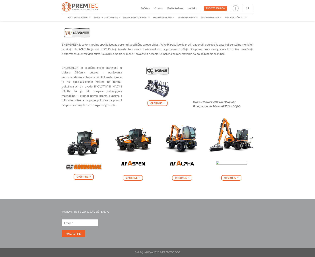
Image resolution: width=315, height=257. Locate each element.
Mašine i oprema (210, 17)
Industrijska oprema (106, 17)
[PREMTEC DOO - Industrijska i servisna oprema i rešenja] (80, 7)
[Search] (247, 8)
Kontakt (192, 8)
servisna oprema (162, 17)
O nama (158, 8)
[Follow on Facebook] (236, 8)
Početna (145, 8)
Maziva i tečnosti (234, 17)
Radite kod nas (175, 8)
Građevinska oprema (135, 17)
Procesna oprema (78, 17)
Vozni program (186, 17)
